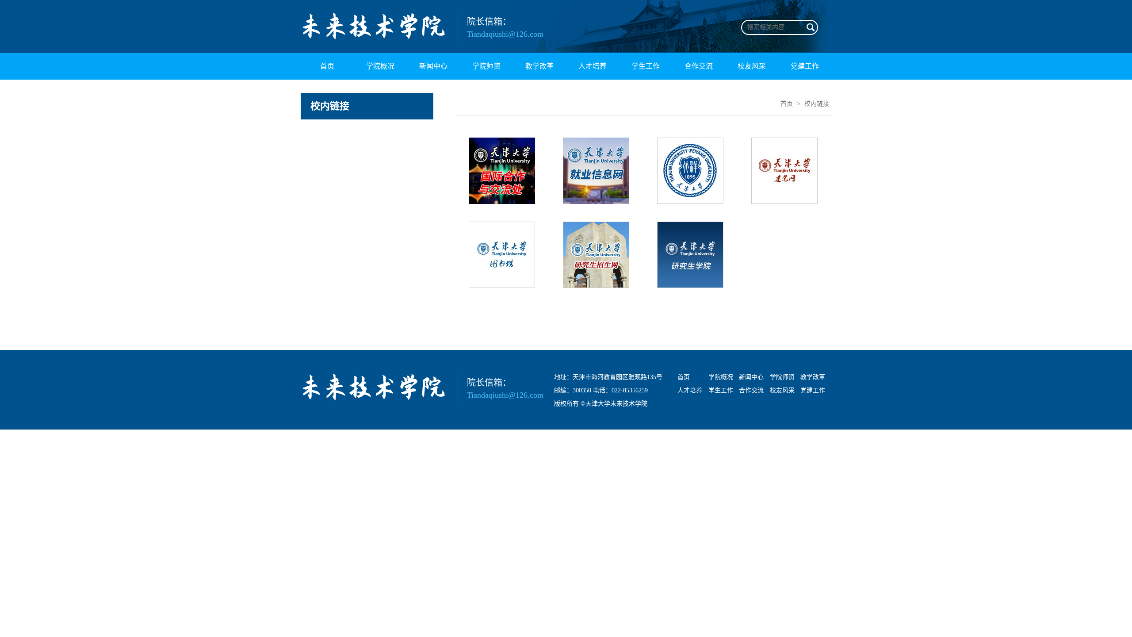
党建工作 (805, 66)
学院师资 (486, 66)
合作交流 (699, 66)
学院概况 (380, 66)
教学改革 (539, 66)
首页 (327, 66)
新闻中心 (433, 66)
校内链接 (816, 103)
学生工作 (645, 66)
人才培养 (592, 66)
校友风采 (752, 66)
